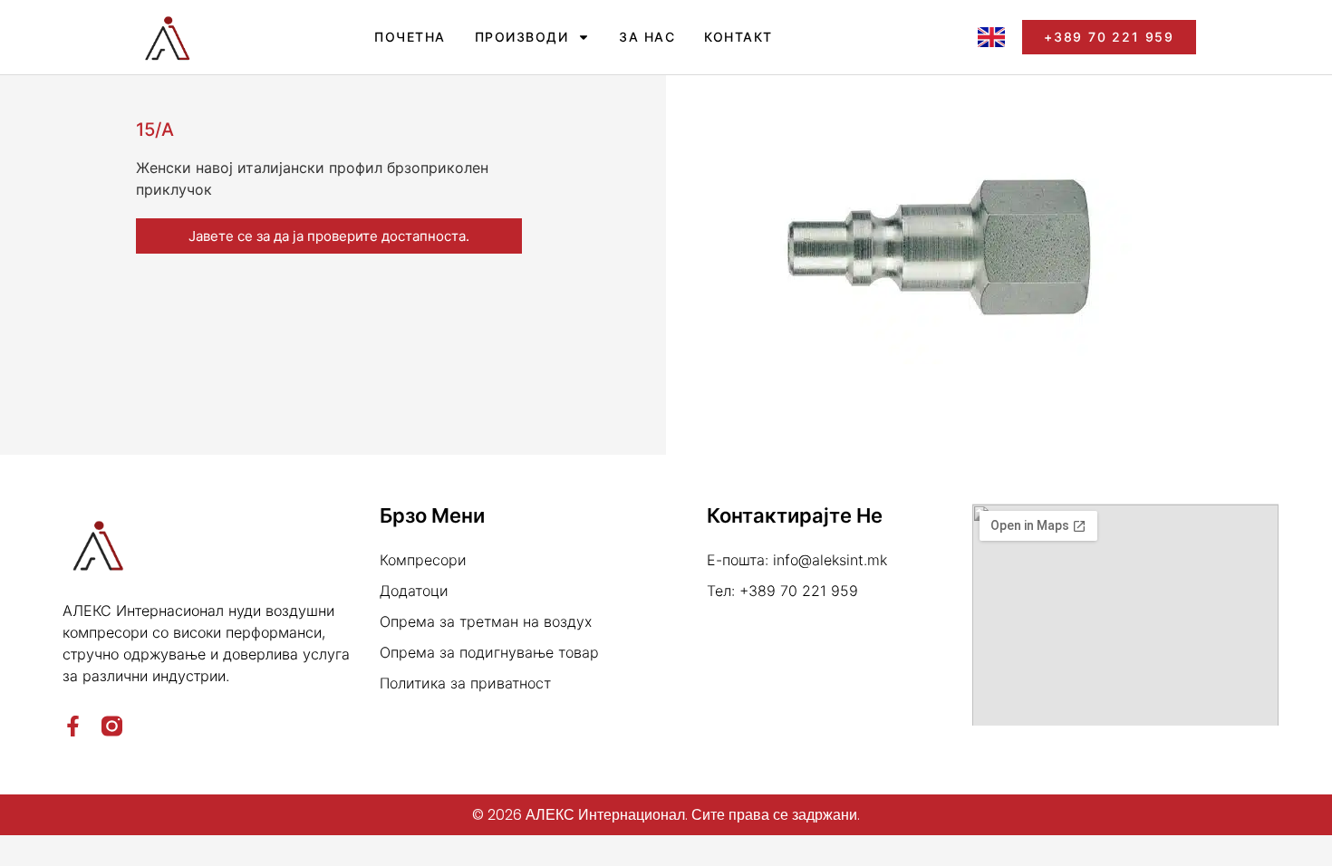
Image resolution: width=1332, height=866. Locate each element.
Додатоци (414, 591)
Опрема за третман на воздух (486, 621)
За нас (647, 36)
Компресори (423, 560)
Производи (522, 36)
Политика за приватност (465, 683)
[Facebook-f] (73, 726)
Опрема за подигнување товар (489, 652)
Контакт (738, 36)
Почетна (410, 36)
